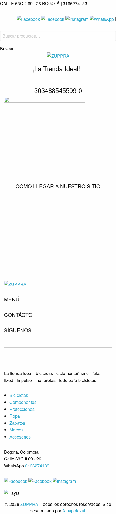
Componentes (22, 402)
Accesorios (20, 437)
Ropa (14, 416)
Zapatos (17, 423)
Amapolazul (73, 511)
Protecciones (22, 409)
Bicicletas (18, 395)
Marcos (16, 430)
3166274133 (37, 466)
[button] (54, 80)
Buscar (6, 49)
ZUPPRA (29, 504)
